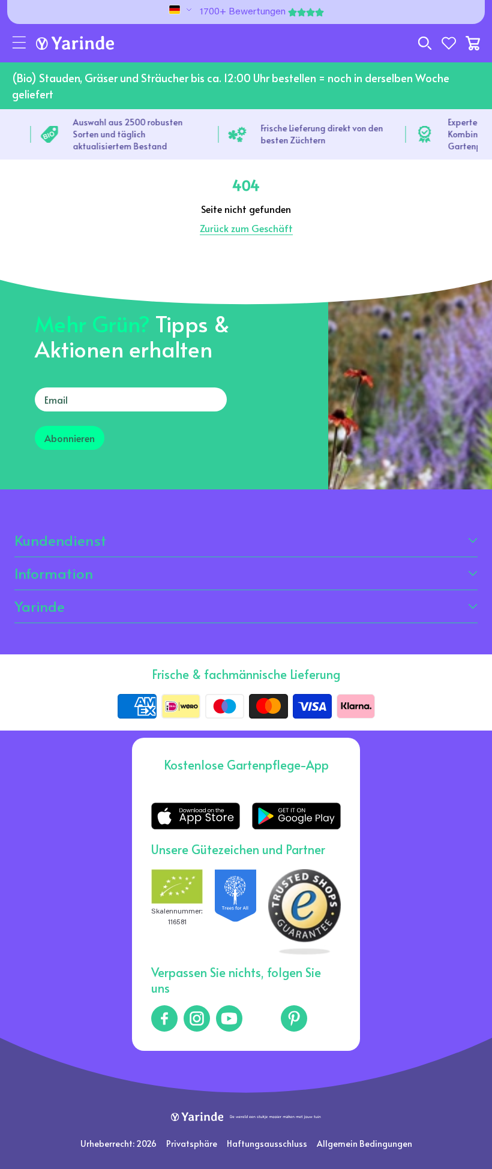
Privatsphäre (191, 1143)
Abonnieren (69, 437)
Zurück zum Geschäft (246, 228)
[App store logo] (195, 816)
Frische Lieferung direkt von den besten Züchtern (320, 134)
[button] (19, 43)
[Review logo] (235, 911)
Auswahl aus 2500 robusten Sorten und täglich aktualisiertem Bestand (126, 134)
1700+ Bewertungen (243, 12)
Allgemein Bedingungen (364, 1143)
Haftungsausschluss (267, 1143)
